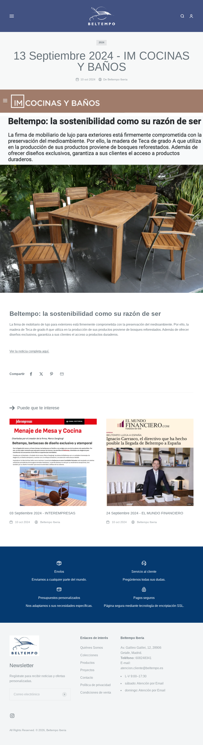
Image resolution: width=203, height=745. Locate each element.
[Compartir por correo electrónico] (62, 374)
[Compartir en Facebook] (31, 374)
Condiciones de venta (95, 692)
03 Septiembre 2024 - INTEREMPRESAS (42, 513)
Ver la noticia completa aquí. (29, 351)
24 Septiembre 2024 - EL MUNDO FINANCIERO (144, 513)
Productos (87, 662)
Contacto (86, 677)
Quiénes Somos (91, 647)
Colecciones (89, 655)
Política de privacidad (95, 685)
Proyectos (87, 670)
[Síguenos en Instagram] (12, 715)
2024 (101, 42)
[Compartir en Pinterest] (52, 374)
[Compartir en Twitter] (41, 374)
